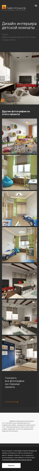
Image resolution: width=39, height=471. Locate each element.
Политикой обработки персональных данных (17, 460)
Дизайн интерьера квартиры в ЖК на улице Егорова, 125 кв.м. (19, 38)
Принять (11, 465)
